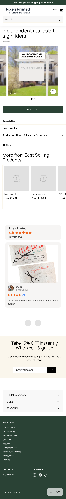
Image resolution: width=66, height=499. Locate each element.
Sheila (19, 287)
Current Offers (9, 427)
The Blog (6, 459)
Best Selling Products (26, 157)
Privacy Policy (8, 455)
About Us (6, 443)
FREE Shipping (9, 431)
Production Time (10, 435)
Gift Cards (7, 439)
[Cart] (54, 10)
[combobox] (33, 19)
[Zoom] (53, 91)
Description (9, 120)
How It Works (10, 128)
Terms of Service (10, 447)
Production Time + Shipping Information (25, 135)
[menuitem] (33, 395)
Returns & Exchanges (12, 451)
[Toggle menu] (58, 395)
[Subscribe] (51, 370)
